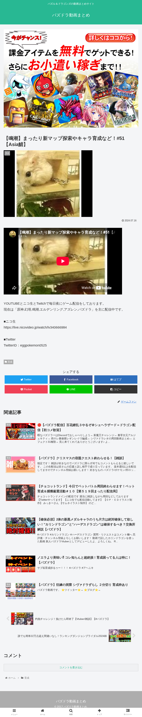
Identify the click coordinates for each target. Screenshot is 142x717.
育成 (10, 362)
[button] (131, 459)
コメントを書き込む (71, 667)
